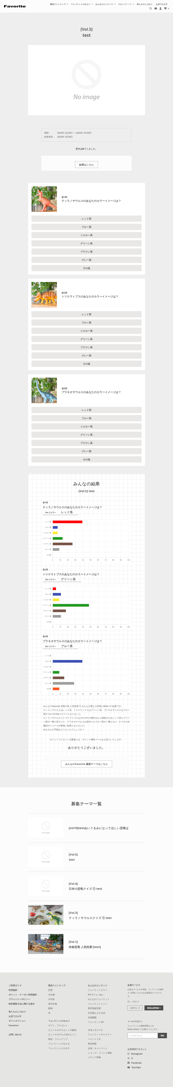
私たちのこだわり (145, 4)
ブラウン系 (86, 251)
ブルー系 (86, 226)
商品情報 (92, 1043)
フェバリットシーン (97, 1003)
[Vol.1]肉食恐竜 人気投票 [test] (85, 944)
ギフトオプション (17, 1020)
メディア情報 (94, 1057)
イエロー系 (86, 235)
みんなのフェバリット (98, 999)
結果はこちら (86, 164)
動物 (50, 1008)
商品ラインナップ (57, 985)
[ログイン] (160, 8)
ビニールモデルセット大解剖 (62, 1029)
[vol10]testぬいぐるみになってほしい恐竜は (99, 828)
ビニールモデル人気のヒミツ (62, 1034)
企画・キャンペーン (97, 1048)
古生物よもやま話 (96, 1012)
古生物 (51, 994)
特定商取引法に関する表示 (22, 1003)
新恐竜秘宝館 (94, 1008)
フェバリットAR (96, 1022)
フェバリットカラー (97, 990)
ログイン (134, 1008)
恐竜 (50, 990)
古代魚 (51, 999)
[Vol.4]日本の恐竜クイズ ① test (85, 886)
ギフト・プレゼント (58, 1025)
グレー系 (86, 259)
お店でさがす (162, 4)
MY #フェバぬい (96, 994)
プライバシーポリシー (19, 999)
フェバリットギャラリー (100, 1034)
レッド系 (86, 218)
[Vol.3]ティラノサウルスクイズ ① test (90, 915)
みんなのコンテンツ (97, 985)
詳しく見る (132, 1001)
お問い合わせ (15, 1034)
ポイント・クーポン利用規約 (23, 994)
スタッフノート (95, 1029)
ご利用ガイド (15, 985)
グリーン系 (86, 243)
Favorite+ (14, 1025)
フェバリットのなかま (59, 1043)
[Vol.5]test (73, 857)
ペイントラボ (94, 1039)
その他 (86, 268)
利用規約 (13, 990)
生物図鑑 (92, 1017)
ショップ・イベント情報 (100, 1052)
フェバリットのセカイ (59, 1020)
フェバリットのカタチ (59, 1048)
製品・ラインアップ (58, 1039)
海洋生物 (52, 1003)
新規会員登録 (153, 1008)
